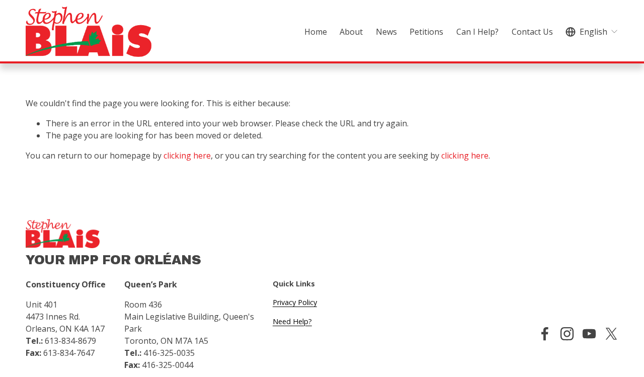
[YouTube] (589, 334)
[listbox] (592, 31)
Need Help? (292, 321)
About (351, 31)
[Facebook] (545, 334)
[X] (611, 334)
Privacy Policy (295, 302)
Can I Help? (477, 31)
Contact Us (532, 31)
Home (315, 31)
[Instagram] (567, 334)
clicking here (187, 155)
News (386, 31)
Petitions (426, 31)
